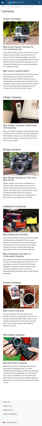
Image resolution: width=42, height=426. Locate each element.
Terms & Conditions (10, 414)
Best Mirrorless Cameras (15, 363)
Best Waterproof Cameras (15, 235)
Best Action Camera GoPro (16, 71)
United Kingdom (11, 422)
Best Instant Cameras (13, 311)
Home (3, 7)
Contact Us (7, 406)
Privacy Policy (8, 410)
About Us (6, 402)
